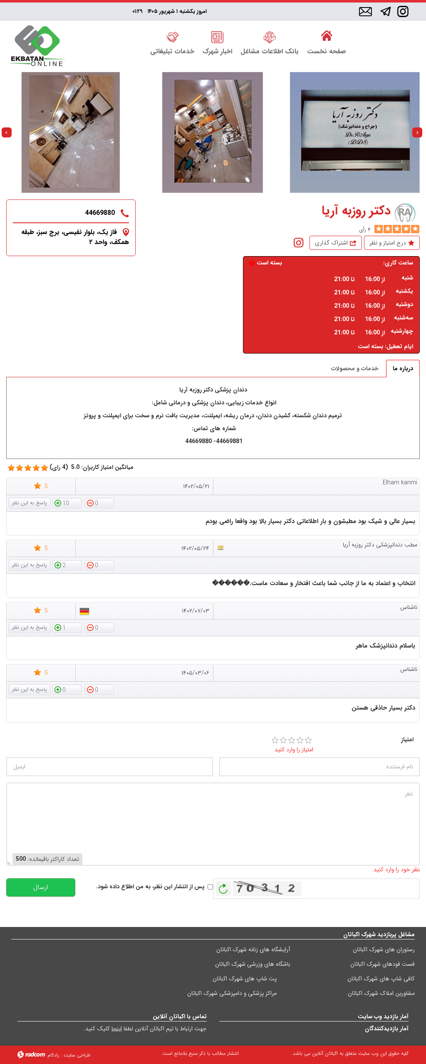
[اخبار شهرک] (217, 36)
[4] (300, 740)
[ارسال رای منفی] (99, 502)
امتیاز (407, 739)
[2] (283, 740)
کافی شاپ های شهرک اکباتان (381, 978)
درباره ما (403, 368)
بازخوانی (223, 887)
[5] (378, 229)
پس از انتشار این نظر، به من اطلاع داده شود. (150, 886)
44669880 (100, 213)
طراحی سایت (77, 1055)
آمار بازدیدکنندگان (387, 1028)
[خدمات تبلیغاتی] (172, 36)
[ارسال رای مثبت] (67, 502)
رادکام (53, 1055)
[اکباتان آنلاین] (37, 46)
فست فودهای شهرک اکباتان (382, 964)
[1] (275, 740)
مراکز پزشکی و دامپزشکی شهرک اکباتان (232, 993)
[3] (291, 740)
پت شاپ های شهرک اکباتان (245, 978)
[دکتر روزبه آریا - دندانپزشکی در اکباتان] (354, 132)
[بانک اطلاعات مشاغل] (269, 36)
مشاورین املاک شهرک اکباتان (381, 993)
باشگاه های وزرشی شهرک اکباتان (252, 964)
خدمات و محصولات (355, 368)
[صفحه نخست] (326, 36)
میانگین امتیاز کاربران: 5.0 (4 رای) (92, 467)
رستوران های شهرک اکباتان (384, 949)
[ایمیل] (365, 12)
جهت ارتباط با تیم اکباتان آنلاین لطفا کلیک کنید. (145, 1028)
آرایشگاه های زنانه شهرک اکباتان (253, 949)
